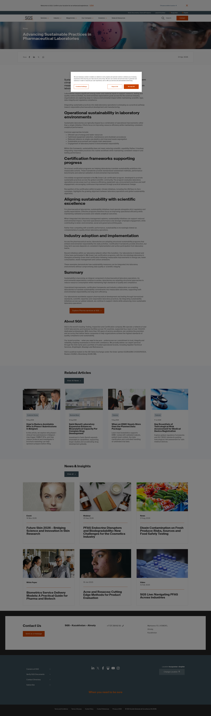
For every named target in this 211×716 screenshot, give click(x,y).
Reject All (115, 86)
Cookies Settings (81, 86)
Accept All (131, 86)
